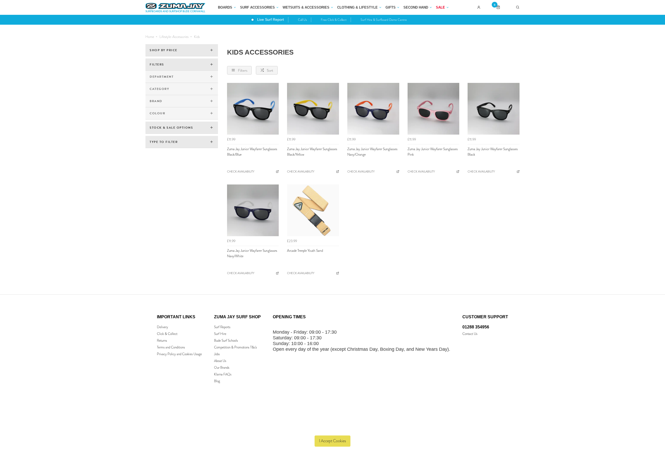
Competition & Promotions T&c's (235, 347)
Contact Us (469, 333)
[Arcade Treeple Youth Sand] (313, 210)
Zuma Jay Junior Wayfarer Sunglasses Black (493, 152)
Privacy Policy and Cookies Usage (179, 354)
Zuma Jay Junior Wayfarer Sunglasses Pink (433, 152)
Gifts (390, 7)
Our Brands (221, 367)
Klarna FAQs (222, 374)
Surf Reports (222, 327)
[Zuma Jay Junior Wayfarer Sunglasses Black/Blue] (253, 109)
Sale (440, 7)
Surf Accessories (257, 7)
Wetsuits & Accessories (306, 7)
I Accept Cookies (332, 441)
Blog (217, 381)
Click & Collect (167, 333)
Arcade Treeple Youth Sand (305, 250)
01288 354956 (475, 327)
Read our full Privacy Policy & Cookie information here (332, 428)
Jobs (217, 354)
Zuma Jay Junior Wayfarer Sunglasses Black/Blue (252, 152)
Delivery (162, 327)
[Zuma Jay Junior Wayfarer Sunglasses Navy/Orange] (373, 109)
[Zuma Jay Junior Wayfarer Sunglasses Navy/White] (253, 210)
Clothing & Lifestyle (357, 7)
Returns (162, 340)
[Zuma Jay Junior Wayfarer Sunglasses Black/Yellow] (313, 109)
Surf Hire (220, 333)
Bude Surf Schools (226, 340)
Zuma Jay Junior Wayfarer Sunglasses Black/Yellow (312, 152)
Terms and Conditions (171, 347)
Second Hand (415, 7)
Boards (225, 7)
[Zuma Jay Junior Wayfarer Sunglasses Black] (494, 109)
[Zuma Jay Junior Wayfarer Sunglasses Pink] (434, 109)
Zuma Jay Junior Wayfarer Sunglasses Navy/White (252, 253)
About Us (220, 360)
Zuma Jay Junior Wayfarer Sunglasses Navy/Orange (372, 152)
